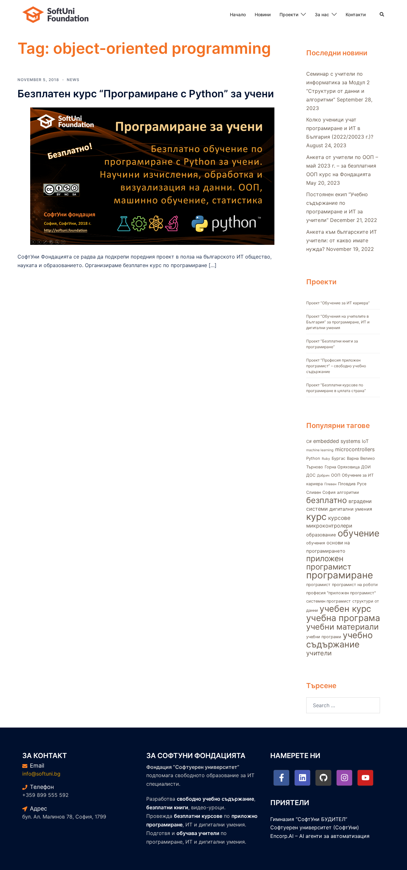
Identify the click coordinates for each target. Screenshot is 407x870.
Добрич (323, 475)
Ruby (326, 459)
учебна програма (343, 618)
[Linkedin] (302, 778)
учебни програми (323, 636)
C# (309, 441)
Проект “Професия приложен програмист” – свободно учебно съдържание (336, 366)
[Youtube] (365, 778)
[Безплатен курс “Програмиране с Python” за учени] (152, 176)
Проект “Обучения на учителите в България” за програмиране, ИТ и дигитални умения (337, 322)
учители (319, 653)
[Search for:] (343, 705)
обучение (358, 533)
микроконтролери (329, 525)
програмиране (339, 575)
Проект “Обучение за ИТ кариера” (338, 302)
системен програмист (328, 601)
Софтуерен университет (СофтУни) (314, 827)
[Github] (323, 778)
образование (321, 535)
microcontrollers (355, 449)
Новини (263, 14)
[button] (382, 14)
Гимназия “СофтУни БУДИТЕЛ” (308, 819)
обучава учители (197, 833)
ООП (335, 475)
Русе (361, 483)
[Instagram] (344, 778)
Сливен (313, 492)
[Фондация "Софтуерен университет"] (55, 14)
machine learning (320, 450)
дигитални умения (350, 509)
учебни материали (342, 627)
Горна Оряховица (342, 467)
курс (316, 516)
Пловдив (346, 483)
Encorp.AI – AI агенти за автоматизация (319, 836)
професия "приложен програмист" (341, 592)
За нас (322, 14)
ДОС (310, 475)
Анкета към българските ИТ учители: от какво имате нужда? (341, 240)
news (73, 79)
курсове (339, 517)
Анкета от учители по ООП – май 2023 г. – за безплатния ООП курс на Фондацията (342, 165)
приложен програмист (328, 562)
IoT (365, 441)
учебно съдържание (339, 640)
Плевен (330, 484)
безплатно (326, 500)
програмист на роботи (355, 584)
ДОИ (366, 467)
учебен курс (345, 609)
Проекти (288, 14)
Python (313, 458)
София (328, 492)
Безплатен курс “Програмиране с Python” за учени (145, 93)
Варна (353, 458)
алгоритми (348, 492)
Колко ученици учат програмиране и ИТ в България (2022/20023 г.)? (339, 128)
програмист (318, 584)
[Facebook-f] (281, 778)
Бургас (338, 458)
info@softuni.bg (41, 773)
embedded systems (336, 441)
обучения (315, 543)
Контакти (356, 14)
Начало (238, 14)
